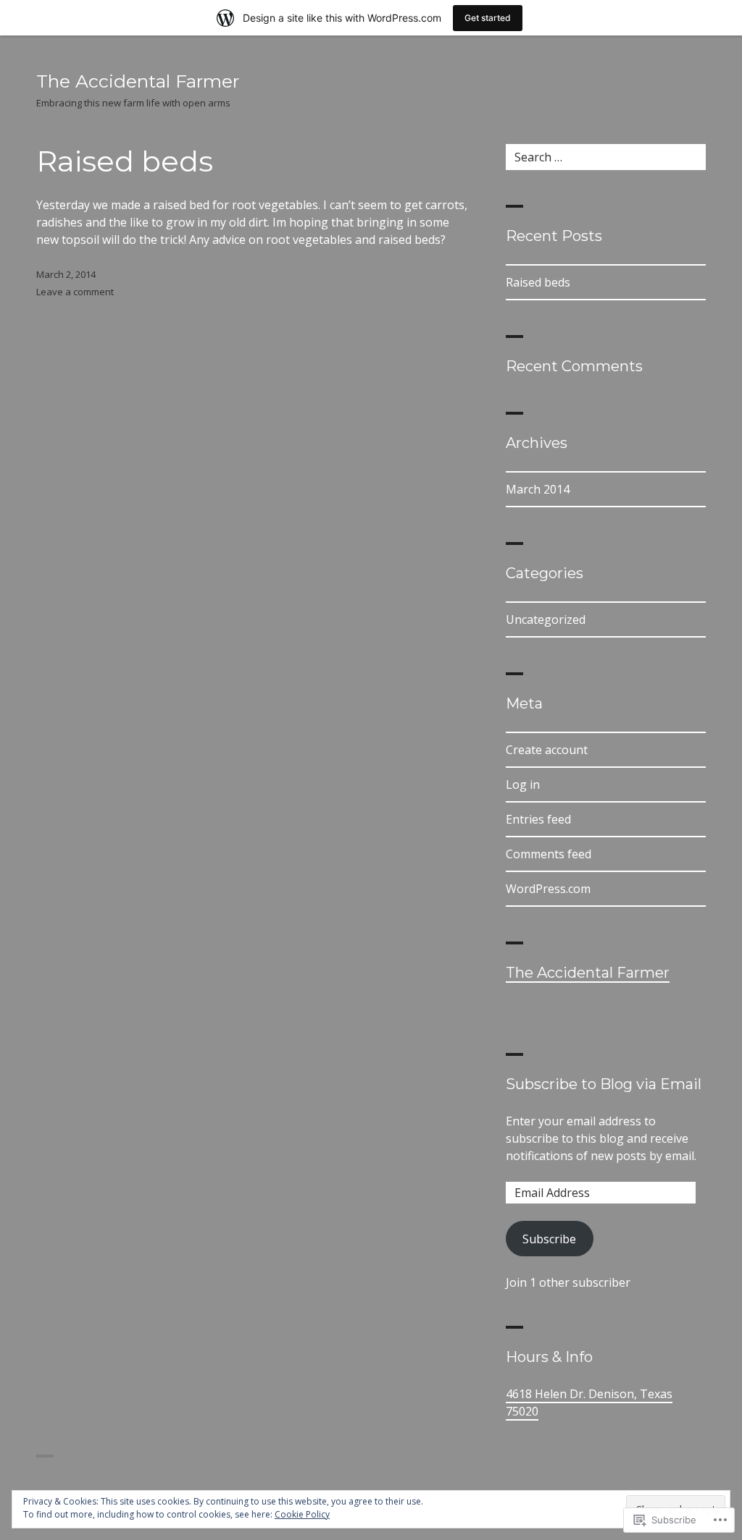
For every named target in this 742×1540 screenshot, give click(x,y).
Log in (523, 784)
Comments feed (548, 854)
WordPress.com (548, 889)
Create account (547, 750)
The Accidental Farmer (137, 81)
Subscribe (549, 1239)
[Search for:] (606, 157)
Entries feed (538, 819)
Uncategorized (545, 619)
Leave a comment (75, 291)
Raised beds (124, 161)
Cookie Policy (302, 1514)
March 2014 (538, 489)
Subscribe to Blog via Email (603, 1084)
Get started (487, 17)
